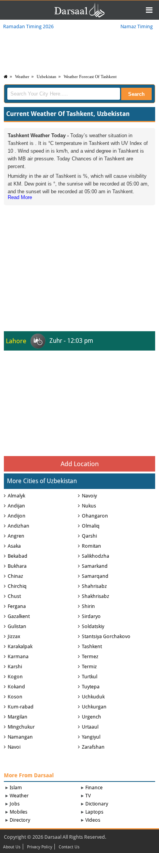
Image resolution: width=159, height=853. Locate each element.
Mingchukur (21, 727)
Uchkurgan (94, 707)
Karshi (15, 666)
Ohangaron (95, 516)
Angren (16, 536)
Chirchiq (17, 586)
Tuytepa (91, 687)
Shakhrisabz (95, 596)
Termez (90, 656)
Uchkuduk (93, 697)
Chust (14, 596)
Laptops (94, 812)
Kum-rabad (21, 707)
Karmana (18, 656)
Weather (22, 76)
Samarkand (95, 566)
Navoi (14, 747)
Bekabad (17, 556)
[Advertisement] (79, 255)
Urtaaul (90, 727)
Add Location (80, 464)
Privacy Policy (39, 847)
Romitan (91, 546)
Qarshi (89, 536)
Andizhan (18, 526)
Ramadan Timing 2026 (28, 26)
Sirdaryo (91, 616)
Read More (20, 197)
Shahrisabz (94, 586)
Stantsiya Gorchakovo (106, 636)
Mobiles (18, 812)
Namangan (20, 737)
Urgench (91, 717)
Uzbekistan (46, 76)
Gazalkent (19, 616)
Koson (15, 697)
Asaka (14, 546)
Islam (16, 787)
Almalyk (16, 496)
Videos (92, 820)
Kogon (15, 676)
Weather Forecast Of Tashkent (90, 76)
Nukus (89, 506)
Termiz (89, 666)
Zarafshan (93, 747)
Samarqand (95, 576)
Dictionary (96, 804)
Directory (20, 820)
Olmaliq (91, 526)
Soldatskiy (93, 626)
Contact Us (69, 847)
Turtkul (89, 676)
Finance (94, 787)
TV (88, 796)
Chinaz (15, 576)
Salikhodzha (95, 556)
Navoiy (89, 496)
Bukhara (17, 566)
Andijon (16, 516)
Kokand (16, 687)
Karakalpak (20, 646)
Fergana (17, 606)
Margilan (17, 717)
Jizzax (14, 636)
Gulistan (17, 626)
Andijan (16, 506)
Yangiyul (91, 737)
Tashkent (92, 646)
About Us (11, 847)
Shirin (88, 606)
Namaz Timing (136, 26)
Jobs (15, 804)
